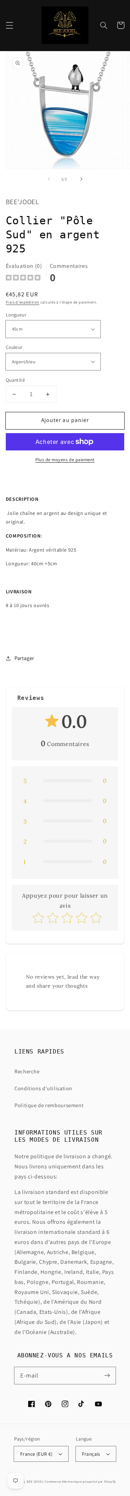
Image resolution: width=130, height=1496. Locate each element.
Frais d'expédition (22, 302)
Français (91, 1454)
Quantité (15, 380)
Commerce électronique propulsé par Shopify (80, 1481)
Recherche (27, 1071)
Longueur (16, 314)
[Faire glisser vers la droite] (81, 179)
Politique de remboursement (48, 1105)
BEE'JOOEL (35, 1481)
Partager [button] (24, 658)
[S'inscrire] (107, 1375)
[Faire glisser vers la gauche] (49, 179)
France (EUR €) (36, 1454)
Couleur (14, 347)
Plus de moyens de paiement (65, 460)
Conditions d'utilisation (43, 1088)
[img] (23, 278)
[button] (9, 25)
